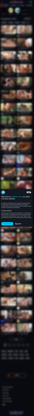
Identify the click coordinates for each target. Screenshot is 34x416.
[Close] (30, 406)
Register (17, 411)
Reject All (18, 224)
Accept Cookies (7, 224)
